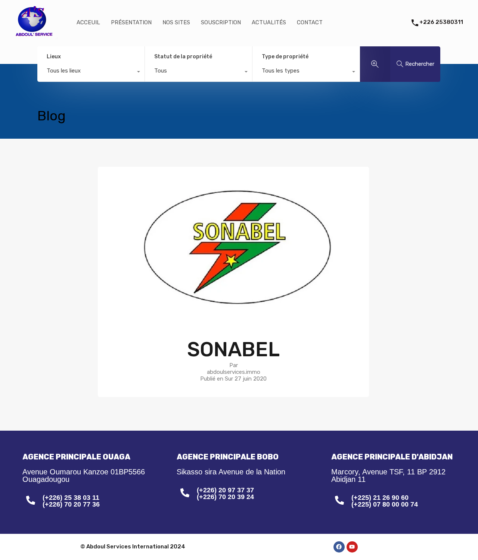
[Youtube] (352, 547)
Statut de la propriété (183, 56)
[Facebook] (339, 547)
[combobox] (91, 72)
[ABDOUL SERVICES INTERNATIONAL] (32, 36)
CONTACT (310, 22)
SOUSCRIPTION (221, 22)
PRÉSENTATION (131, 22)
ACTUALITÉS (269, 22)
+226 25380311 (441, 22)
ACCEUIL (88, 22)
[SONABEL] (233, 319)
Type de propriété (285, 56)
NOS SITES (176, 22)
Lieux (54, 56)
